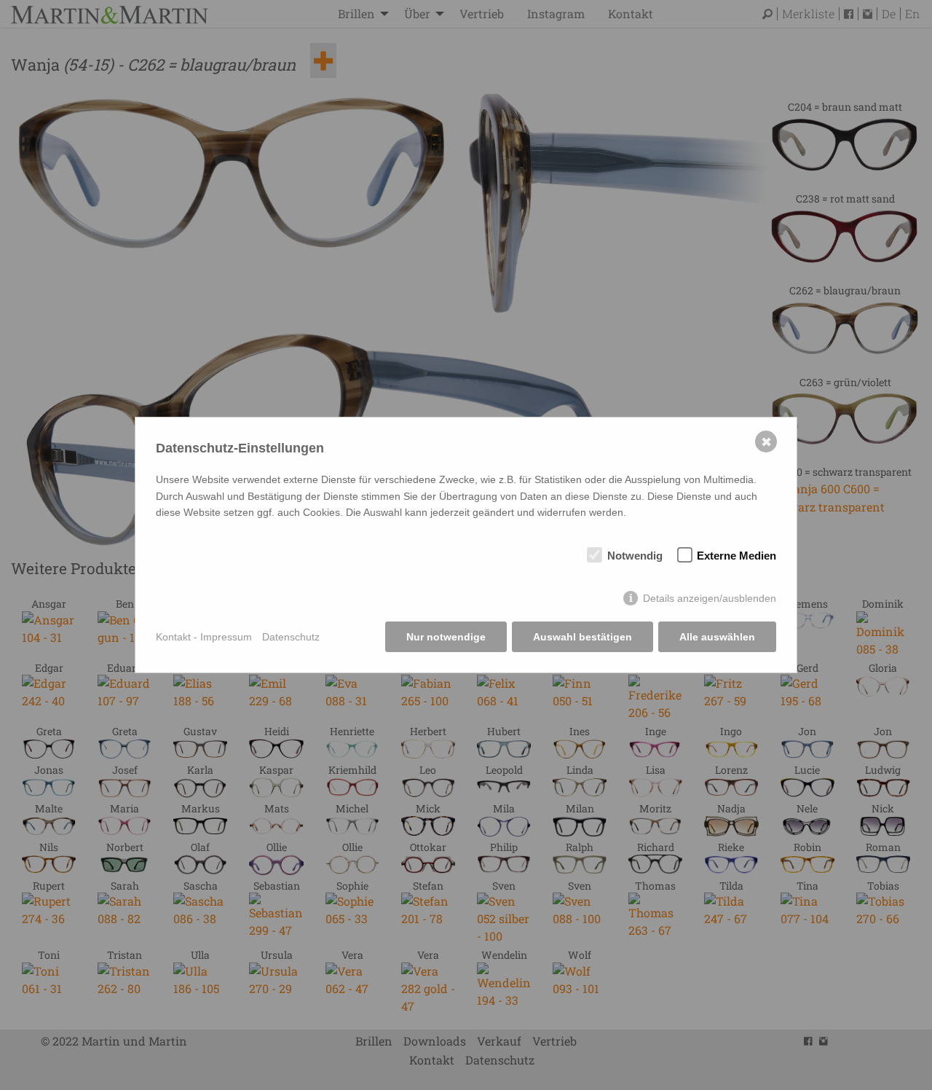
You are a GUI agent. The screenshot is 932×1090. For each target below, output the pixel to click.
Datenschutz (291, 637)
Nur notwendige (446, 637)
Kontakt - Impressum (204, 637)
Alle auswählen (717, 637)
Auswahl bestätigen (582, 637)
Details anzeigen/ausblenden (709, 598)
